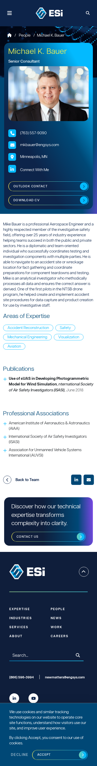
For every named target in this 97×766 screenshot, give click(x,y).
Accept (44, 754)
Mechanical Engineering (27, 337)
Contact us (28, 536)
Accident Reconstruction (28, 328)
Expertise (19, 609)
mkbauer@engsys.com (39, 145)
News (56, 618)
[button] (7, 480)
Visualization (68, 337)
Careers (60, 636)
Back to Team (27, 480)
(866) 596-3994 (21, 677)
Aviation (14, 346)
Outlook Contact (30, 186)
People (25, 35)
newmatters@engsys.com (65, 677)
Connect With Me (34, 170)
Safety (65, 328)
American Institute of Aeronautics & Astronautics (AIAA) (49, 426)
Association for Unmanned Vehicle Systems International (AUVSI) (45, 452)
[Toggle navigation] (9, 13)
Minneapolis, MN (33, 157)
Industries (20, 618)
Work (56, 627)
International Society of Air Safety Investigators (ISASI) (48, 439)
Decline (19, 755)
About (16, 636)
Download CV (26, 200)
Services (18, 627)
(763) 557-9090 (33, 133)
